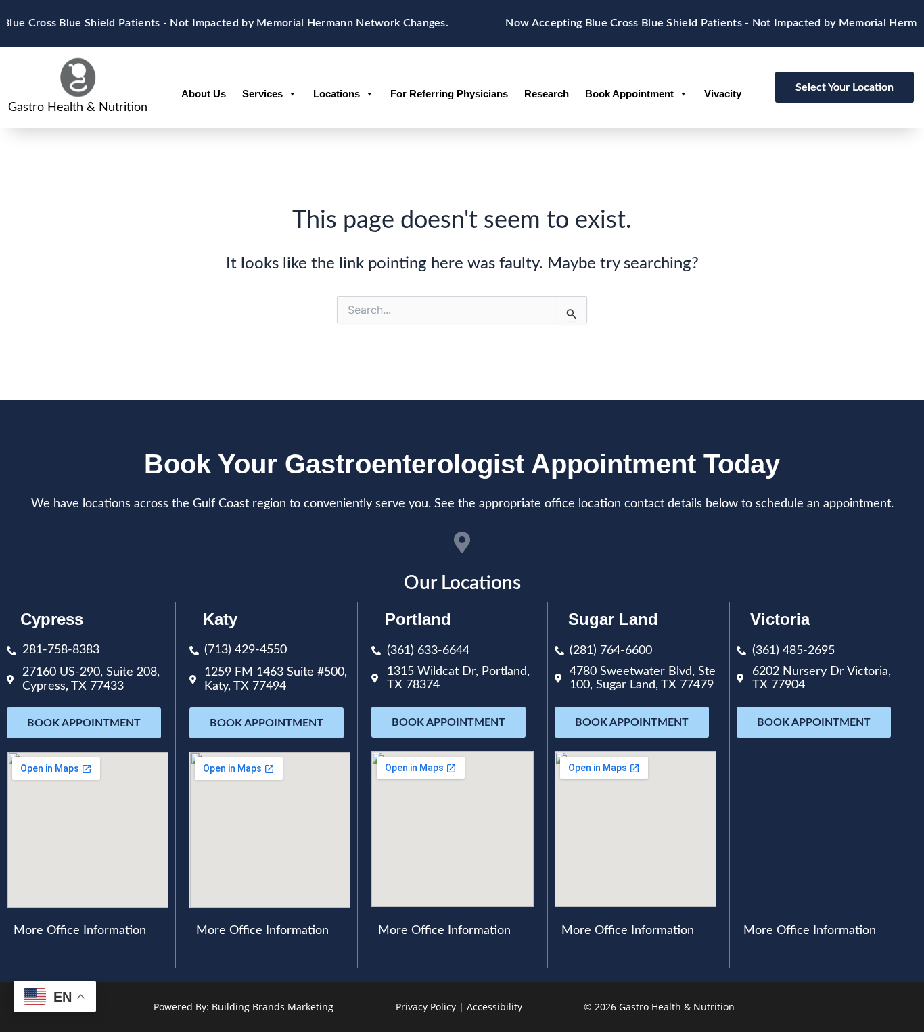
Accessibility (494, 1006)
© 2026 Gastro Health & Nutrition (659, 1006)
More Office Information (80, 930)
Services (262, 93)
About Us (203, 93)
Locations (336, 93)
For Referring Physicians (449, 93)
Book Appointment (629, 93)
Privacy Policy (426, 1006)
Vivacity (722, 93)
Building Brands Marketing (272, 1006)
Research (546, 93)
